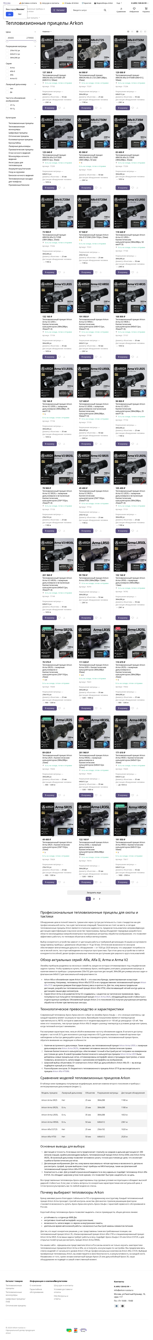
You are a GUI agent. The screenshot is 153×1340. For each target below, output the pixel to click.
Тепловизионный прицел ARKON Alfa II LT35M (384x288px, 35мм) (127, 157)
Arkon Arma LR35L (127, 1045)
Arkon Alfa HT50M (61, 1071)
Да (11, 92)
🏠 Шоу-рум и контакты (49, 3)
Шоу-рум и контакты (63, 1285)
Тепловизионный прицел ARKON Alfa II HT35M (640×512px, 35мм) (54, 157)
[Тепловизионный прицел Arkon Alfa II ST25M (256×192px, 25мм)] (94, 211)
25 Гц (12, 105)
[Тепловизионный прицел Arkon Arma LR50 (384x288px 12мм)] (94, 555)
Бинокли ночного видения (21, 175)
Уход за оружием (17, 172)
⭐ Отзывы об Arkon (70, 3)
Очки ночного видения (19, 153)
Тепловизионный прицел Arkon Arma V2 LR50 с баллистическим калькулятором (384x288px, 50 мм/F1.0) (130, 240)
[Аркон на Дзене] (122, 1306)
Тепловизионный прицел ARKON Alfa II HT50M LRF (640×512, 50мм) (54, 77)
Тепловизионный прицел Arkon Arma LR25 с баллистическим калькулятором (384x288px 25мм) (57, 759)
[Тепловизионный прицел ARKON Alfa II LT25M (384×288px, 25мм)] (57, 211)
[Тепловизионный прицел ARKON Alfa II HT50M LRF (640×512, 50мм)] (57, 52)
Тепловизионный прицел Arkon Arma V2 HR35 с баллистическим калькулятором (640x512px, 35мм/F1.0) (130, 324)
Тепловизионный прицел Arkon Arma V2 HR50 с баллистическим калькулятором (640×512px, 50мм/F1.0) (94, 324)
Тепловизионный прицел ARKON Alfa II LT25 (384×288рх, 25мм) (93, 77)
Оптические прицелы (19, 136)
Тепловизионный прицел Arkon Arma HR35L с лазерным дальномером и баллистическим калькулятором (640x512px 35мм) (94, 761)
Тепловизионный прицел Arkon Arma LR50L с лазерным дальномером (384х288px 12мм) (130, 581)
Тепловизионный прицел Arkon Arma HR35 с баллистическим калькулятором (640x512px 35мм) (130, 759)
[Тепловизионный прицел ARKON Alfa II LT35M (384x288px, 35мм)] (130, 132)
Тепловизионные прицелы (21, 123)
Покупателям (60, 1281)
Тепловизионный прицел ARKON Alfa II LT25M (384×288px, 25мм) (54, 237)
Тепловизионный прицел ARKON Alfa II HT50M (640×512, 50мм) (130, 77)
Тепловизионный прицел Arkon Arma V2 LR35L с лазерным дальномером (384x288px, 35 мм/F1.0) (57, 407)
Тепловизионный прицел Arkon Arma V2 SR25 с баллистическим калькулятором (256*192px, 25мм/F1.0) (94, 496)
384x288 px (15, 57)
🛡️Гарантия (86, 3)
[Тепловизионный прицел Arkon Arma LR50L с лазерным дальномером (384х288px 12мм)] (130, 555)
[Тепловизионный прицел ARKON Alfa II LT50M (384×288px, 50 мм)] (94, 132)
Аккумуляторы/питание (20, 168)
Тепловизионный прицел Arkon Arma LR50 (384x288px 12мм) (94, 579)
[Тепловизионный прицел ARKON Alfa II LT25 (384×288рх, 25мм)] (94, 52)
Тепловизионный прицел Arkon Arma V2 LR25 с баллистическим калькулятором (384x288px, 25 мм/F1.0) (130, 409)
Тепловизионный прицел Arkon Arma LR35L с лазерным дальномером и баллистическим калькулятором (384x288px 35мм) (94, 848)
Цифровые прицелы (18, 132)
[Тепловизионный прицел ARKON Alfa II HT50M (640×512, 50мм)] (130, 52)
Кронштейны (15, 143)
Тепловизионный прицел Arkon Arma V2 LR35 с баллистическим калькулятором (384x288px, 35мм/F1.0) (57, 324)
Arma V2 (13, 78)
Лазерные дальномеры (19, 146)
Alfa (11, 75)
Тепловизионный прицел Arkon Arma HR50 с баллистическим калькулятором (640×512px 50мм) (130, 846)
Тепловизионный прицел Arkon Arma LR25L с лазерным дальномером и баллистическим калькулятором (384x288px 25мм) (130, 671)
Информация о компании (43, 1281)
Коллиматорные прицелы (21, 139)
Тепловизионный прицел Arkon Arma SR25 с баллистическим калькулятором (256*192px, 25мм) (57, 846)
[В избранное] (59, 108)
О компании (35, 1285)
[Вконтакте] (116, 1306)
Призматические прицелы (21, 149)
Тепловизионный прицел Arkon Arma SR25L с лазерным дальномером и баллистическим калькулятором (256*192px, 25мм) (57, 671)
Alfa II (12, 71)
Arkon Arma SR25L (70, 1048)
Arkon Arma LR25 (128, 1054)
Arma (12, 67)
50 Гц (12, 108)
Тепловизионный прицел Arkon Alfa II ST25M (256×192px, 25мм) (94, 236)
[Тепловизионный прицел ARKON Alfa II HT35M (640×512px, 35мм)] (57, 132)
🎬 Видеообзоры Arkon (103, 3)
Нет (11, 88)
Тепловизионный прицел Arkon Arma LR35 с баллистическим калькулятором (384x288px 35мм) (94, 668)
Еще (118, 3)
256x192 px (15, 50)
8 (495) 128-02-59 (139, 3)
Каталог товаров (14, 1281)
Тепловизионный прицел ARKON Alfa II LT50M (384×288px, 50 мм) (91, 157)
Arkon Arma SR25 (103, 996)
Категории (11, 117)
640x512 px (15, 54)
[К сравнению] (64, 108)
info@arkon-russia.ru (123, 1290)
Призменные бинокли (19, 185)
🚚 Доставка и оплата (28, 3)
